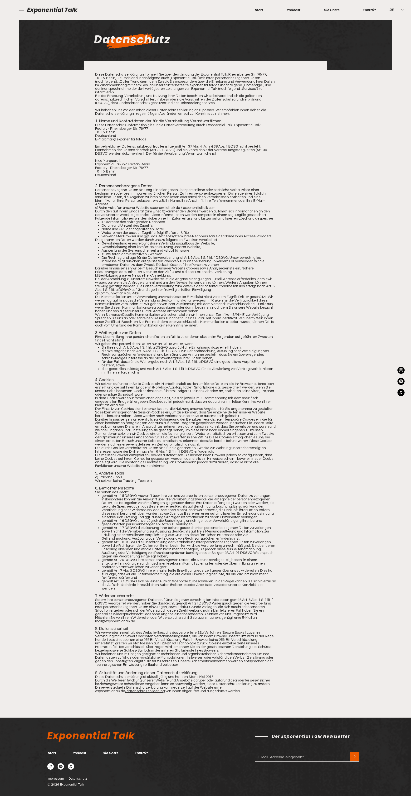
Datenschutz (77, 778)
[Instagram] (401, 370)
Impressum (56, 778)
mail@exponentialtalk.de (127, 139)
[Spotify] (401, 381)
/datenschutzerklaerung (145, 691)
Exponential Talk (52, 10)
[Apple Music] (401, 392)
